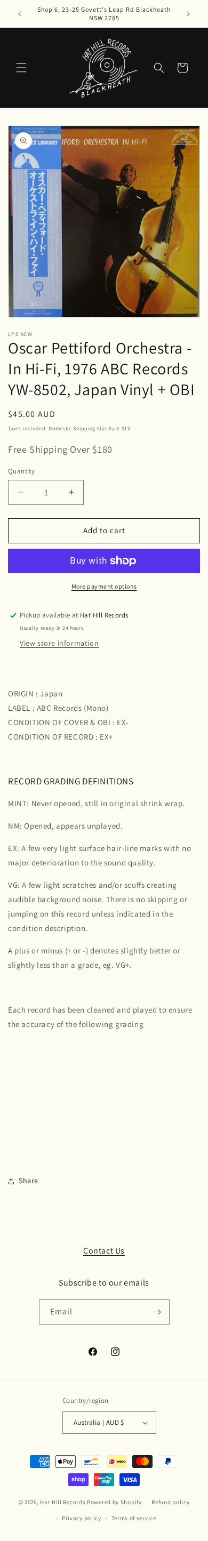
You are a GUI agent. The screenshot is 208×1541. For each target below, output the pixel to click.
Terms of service (133, 1518)
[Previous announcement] (19, 14)
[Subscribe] (157, 1312)
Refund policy (170, 1502)
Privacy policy (81, 1518)
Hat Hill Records (62, 1501)
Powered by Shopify (114, 1501)
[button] (21, 67)
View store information (59, 643)
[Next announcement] (188, 14)
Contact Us (104, 1250)
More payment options (104, 586)
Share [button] (28, 1180)
